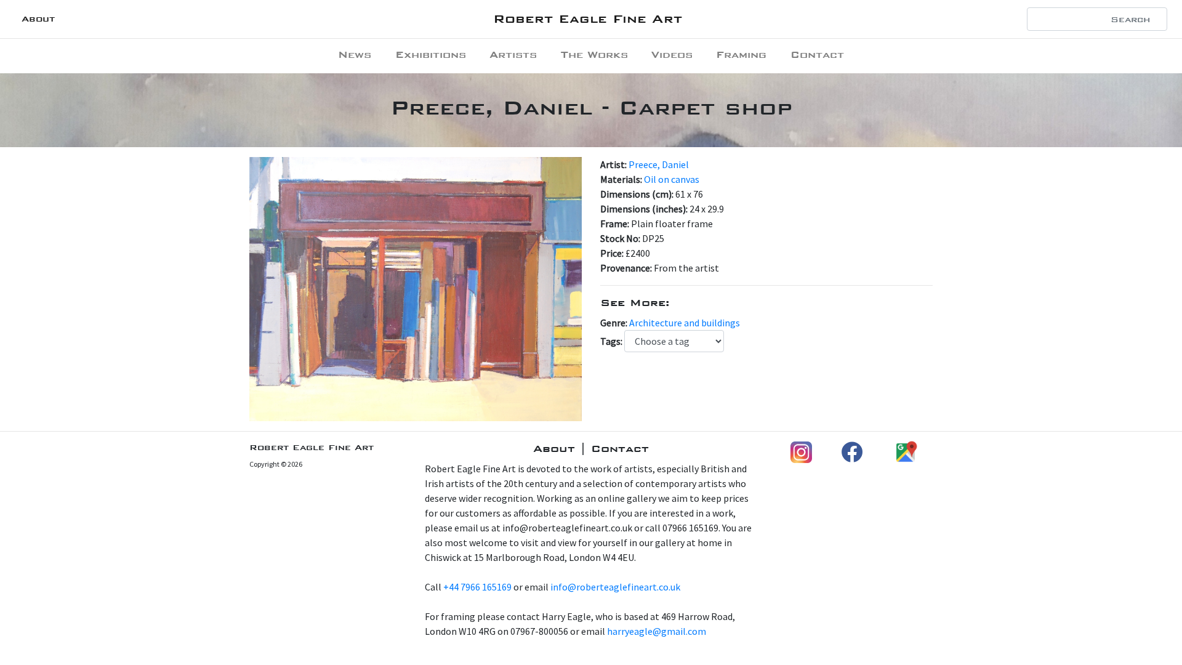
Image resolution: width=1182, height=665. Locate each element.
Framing (741, 54)
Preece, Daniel (659, 164)
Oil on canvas (671, 179)
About (38, 19)
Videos (672, 54)
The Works (594, 54)
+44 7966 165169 (477, 587)
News (354, 54)
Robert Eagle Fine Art (587, 18)
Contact (817, 54)
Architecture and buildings (684, 322)
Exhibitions (430, 54)
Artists (513, 54)
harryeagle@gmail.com (656, 631)
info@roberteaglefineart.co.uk (615, 587)
